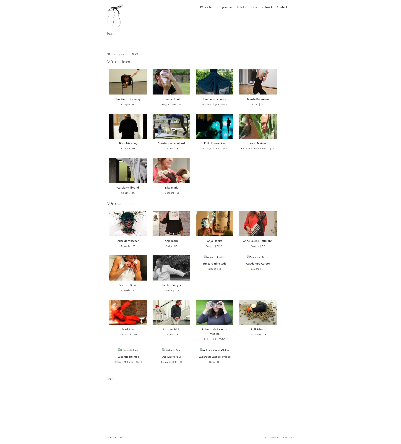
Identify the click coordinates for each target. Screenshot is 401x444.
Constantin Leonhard (171, 143)
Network (267, 7)
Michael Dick (171, 329)
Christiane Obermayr (128, 99)
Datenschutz (271, 438)
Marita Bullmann (258, 99)
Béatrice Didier (128, 285)
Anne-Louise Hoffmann (258, 241)
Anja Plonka (214, 241)
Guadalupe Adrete (258, 263)
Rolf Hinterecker (214, 143)
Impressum (287, 438)
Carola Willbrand (128, 187)
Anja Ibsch (171, 241)
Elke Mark (171, 187)
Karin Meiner (258, 143)
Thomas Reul (171, 99)
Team (253, 7)
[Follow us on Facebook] (292, 7)
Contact (282, 7)
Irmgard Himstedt (214, 263)
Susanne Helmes (128, 356)
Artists (241, 7)
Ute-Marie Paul (171, 356)
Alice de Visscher (128, 241)
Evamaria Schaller (214, 99)
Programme (225, 7)
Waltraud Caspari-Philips (215, 356)
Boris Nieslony (128, 143)
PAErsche (206, 7)
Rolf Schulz (258, 329)
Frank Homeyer (171, 285)
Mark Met (128, 329)
